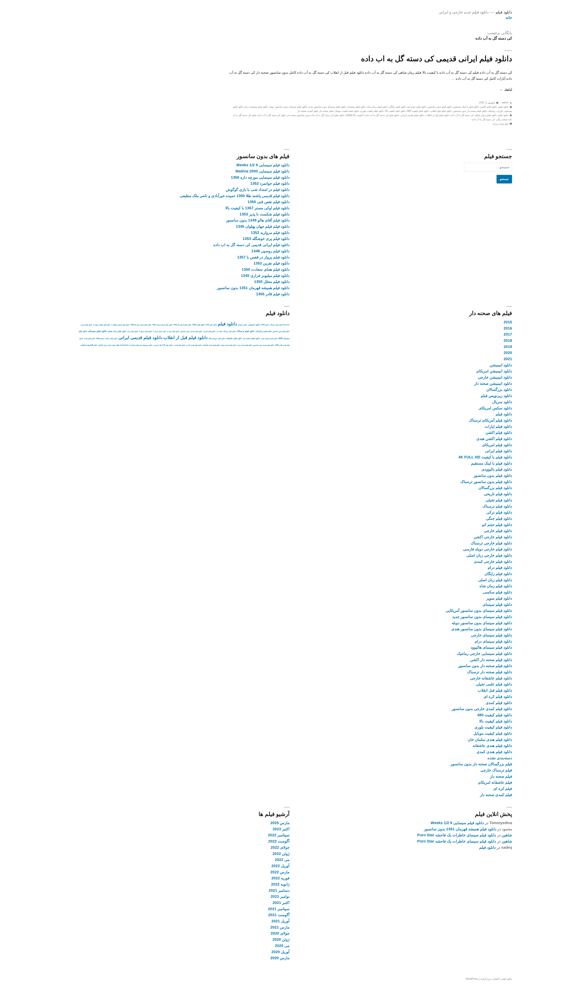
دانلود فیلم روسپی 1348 (270, 251)
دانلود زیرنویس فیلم (496, 396)
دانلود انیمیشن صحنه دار (493, 383)
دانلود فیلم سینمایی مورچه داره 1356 (260, 177)
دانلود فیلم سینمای (356, 106)
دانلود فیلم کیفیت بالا (395, 111)
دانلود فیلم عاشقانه (234, 338)
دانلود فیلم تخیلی (499, 500)
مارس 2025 (280, 823)
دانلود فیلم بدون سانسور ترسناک (486, 482)
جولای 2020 (280, 933)
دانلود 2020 (265, 325)
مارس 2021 (280, 927)
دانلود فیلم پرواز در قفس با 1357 (263, 257)
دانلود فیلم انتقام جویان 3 (102, 325)
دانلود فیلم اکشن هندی (494, 439)
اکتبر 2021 (281, 903)
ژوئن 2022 (281, 854)
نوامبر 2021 (280, 896)
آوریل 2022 (280, 866)
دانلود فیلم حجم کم (416, 106)
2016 (508, 328)
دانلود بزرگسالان (499, 389)
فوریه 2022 (280, 878)
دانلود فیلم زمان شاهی (117, 331)
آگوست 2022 (279, 841)
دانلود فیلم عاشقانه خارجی (491, 678)
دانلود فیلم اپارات (498, 426)
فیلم (117, 345)
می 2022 (282, 860)
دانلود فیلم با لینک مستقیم (466, 106)
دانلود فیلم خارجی (498, 531)
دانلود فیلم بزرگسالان (495, 488)
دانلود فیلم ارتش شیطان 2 (120, 325)
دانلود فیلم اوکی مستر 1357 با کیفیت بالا (257, 208)
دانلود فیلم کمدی (499, 703)
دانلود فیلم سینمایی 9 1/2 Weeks (263, 165)
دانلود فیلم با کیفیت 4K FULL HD (485, 457)
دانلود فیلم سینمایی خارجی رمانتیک (484, 654)
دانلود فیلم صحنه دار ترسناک (489, 672)
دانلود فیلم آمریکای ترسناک (490, 420)
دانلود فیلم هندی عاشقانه (492, 746)
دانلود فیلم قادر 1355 (273, 294)
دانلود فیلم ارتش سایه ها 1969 (140, 325)
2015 (508, 322)
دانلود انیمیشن (501, 365)
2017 (508, 334)
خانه (509, 18)
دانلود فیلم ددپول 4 (145, 331)
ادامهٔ (505, 89)
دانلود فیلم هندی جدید (244, 345)
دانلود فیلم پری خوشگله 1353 (266, 239)
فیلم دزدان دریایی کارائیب (106, 345)
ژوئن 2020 (281, 939)
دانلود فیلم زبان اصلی (495, 580)
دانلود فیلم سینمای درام (256, 106)
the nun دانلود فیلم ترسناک (280, 325)
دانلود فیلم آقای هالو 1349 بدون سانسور (258, 220)
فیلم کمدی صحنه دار (307, 111)
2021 (508, 359)
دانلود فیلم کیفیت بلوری (372, 111)
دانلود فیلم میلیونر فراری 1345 (265, 276)
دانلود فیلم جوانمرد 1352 (270, 183)
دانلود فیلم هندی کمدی (494, 752)
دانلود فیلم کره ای (498, 697)
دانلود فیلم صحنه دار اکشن (491, 660)
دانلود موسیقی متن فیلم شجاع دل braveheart (136, 345)
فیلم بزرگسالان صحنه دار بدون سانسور (481, 764)
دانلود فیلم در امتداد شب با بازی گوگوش (258, 190)
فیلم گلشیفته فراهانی (89, 345)
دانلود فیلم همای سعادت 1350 (266, 269)
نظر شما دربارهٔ (500, 124)
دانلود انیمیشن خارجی (495, 377)
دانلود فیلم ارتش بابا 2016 (182, 325)
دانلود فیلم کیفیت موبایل (347, 111)
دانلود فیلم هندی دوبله (228, 345)
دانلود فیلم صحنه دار (251, 338)
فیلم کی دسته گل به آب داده (271, 115)
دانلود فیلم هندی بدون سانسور (263, 345)
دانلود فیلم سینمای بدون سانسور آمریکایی (479, 611)
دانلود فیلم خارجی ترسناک (491, 543)
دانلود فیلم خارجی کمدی (493, 561)
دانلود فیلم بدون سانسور (440, 106)
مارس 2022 (280, 872)
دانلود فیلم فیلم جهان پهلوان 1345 (263, 226)
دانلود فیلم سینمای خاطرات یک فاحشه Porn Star (456, 835)
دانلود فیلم (504, 12)
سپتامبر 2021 (279, 909)
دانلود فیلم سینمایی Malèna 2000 (263, 171)
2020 (508, 353)
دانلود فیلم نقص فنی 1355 (269, 202)
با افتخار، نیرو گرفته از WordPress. (483, 979)
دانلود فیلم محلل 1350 (272, 282)
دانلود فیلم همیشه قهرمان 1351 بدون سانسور (253, 288)
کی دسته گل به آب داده (483, 119)
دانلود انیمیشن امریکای (494, 371)
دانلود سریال (502, 402)
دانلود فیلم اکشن (488, 106)
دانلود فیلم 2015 (211, 325)
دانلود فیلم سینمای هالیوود (491, 647)
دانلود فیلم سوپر (499, 598)
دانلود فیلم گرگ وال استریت (163, 345)
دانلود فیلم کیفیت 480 (418, 111)
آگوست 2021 (279, 915)
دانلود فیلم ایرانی (498, 451)
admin (505, 102)
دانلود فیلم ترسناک (497, 506)
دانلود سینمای (242, 325)
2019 (508, 347)
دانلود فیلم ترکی (499, 512)
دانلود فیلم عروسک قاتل (217, 338)
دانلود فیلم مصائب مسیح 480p (106, 338)
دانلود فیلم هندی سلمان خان (490, 740)
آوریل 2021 (280, 921)
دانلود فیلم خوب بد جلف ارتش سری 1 (166, 331)
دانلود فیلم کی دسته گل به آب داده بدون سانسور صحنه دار (315, 115)
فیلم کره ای (502, 789)
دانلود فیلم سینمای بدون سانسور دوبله (288, 106)
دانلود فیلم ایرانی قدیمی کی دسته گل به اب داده (436, 58)
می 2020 (282, 946)
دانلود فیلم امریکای (497, 445)
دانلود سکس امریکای (495, 408)
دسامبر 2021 (279, 890)
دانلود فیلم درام (500, 568)
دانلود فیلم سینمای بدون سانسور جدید (327, 106)
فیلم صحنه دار (326, 111)
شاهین (507, 835)
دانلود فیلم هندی (89, 338)
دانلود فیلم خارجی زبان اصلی (489, 555)
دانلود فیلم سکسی (497, 592)
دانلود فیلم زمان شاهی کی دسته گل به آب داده (474, 115)
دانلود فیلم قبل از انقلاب (437, 115)
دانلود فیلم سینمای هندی (269, 338)
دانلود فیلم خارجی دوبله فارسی (487, 549)
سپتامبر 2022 (279, 835)
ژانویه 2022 (280, 884)
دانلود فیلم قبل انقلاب (441, 111)
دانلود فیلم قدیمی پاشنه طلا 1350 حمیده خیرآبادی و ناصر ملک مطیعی (235, 196)
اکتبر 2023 (281, 829)
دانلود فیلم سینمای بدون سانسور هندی (481, 629)
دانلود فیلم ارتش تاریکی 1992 (162, 325)
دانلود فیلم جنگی (499, 518)
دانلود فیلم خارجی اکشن (493, 537)
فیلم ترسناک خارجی (496, 770)
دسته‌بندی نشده (499, 758)
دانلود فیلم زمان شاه (377, 106)
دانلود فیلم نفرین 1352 (271, 263)
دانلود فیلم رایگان (397, 106)
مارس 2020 (280, 958)
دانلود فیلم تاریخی (498, 494)
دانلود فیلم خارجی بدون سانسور (191, 331)
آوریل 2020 (280, 952)
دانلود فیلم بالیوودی (496, 469)
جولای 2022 (280, 847)
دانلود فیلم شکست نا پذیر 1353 (265, 214)
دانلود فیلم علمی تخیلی (494, 684)
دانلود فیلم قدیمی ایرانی (412, 115)
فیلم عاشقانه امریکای (495, 782)
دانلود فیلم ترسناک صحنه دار (226, 331)
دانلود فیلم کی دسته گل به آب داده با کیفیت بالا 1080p (372, 115)
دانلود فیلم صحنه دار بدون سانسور (470, 111)
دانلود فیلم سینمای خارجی (491, 635)
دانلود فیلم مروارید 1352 (270, 233)
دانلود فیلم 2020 (198, 325)
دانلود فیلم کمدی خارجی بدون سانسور (482, 709)
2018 (508, 340)
